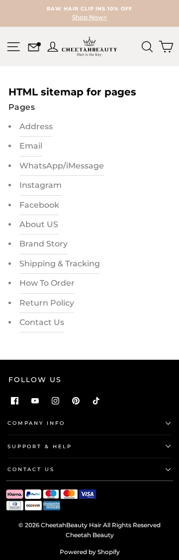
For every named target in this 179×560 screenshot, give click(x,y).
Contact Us (41, 322)
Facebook (39, 205)
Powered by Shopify (90, 552)
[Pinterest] (76, 400)
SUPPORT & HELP (39, 446)
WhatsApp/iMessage (61, 165)
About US (38, 224)
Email (30, 146)
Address (36, 126)
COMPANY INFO (36, 423)
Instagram (40, 185)
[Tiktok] (96, 400)
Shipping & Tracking (59, 263)
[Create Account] (51, 45)
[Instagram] (55, 400)
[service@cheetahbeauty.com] (33, 49)
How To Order (47, 283)
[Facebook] (14, 400)
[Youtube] (35, 400)
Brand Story (43, 243)
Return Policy (46, 303)
